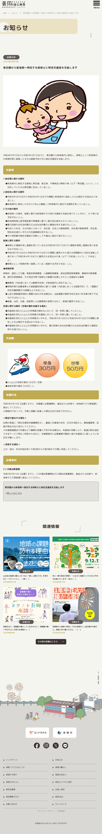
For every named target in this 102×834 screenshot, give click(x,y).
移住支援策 (10, 789)
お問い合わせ (11, 804)
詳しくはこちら (14, 493)
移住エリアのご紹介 (63, 782)
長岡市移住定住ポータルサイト (14, 7)
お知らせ (11, 57)
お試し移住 (60, 789)
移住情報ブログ (12, 797)
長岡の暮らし (60, 767)
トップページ (11, 760)
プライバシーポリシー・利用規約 (51, 811)
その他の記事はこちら (48, 641)
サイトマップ (60, 804)
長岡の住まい (60, 775)
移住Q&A (59, 797)
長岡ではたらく (12, 782)
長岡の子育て (11, 775)
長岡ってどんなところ (15, 767)
